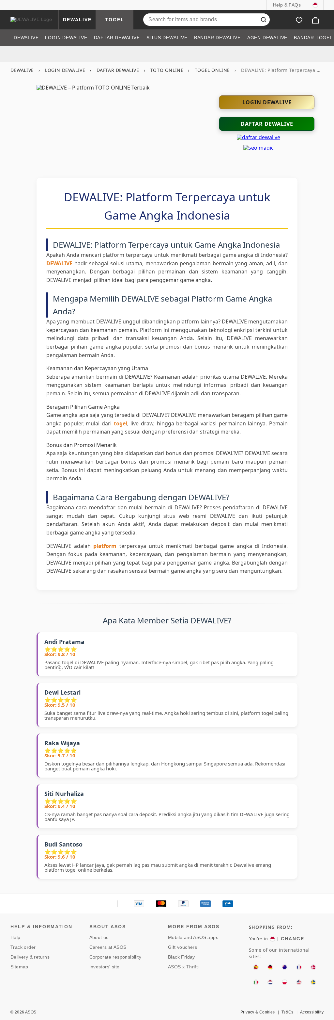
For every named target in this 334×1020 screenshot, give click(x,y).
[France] (298, 967)
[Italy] (255, 982)
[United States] (298, 982)
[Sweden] (313, 982)
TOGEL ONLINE (212, 70)
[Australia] (284, 967)
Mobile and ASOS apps (193, 937)
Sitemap (19, 966)
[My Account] (283, 19)
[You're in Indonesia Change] (315, 5)
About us (99, 937)
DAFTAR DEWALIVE (118, 70)
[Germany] (270, 967)
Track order (23, 947)
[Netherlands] (270, 982)
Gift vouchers (182, 947)
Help (15, 937)
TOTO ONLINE (167, 70)
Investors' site (104, 966)
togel (120, 423)
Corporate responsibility (115, 957)
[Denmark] (313, 967)
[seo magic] (258, 147)
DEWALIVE (77, 19)
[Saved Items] (299, 19)
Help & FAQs (287, 5)
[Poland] (284, 982)
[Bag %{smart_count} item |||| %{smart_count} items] (315, 19)
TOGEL (114, 19)
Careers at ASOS (108, 947)
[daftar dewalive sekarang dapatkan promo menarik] (258, 137)
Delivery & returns (30, 957)
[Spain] (255, 967)
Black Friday (181, 957)
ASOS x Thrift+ (184, 966)
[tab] (26, 37)
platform (104, 546)
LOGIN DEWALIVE (65, 70)
